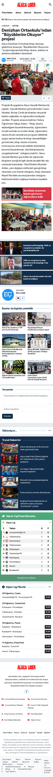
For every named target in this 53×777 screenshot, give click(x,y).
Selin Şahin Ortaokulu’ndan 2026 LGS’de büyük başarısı (37, 378)
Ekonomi (25, 762)
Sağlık (36, 762)
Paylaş (7, 98)
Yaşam (47, 13)
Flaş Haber (7, 13)
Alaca (18, 13)
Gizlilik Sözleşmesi (13, 767)
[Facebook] (23, 298)
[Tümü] (50, 431)
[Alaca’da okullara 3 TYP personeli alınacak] (14, 319)
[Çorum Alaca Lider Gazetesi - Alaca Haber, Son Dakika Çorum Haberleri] (26, 5)
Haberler (5, 26)
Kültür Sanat (8, 764)
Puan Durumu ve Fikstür (13, 714)
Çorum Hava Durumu (39, 699)
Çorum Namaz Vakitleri (14, 705)
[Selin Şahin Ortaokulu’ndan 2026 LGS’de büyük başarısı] (39, 367)
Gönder (7, 416)
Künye (7, 769)
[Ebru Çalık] (8, 295)
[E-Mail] (18, 298)
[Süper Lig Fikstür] (50, 587)
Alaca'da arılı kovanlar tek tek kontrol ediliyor (26, 19)
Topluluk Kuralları (24, 769)
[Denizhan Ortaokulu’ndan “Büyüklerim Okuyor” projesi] (26, 79)
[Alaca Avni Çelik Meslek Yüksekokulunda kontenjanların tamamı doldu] (14, 341)
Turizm (20, 764)
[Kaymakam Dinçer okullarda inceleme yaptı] (39, 319)
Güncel (27, 13)
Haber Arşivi (35, 720)
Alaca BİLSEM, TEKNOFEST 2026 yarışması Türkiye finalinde (39, 352)
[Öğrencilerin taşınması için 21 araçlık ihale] (14, 367)
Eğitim (15, 26)
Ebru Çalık (20, 293)
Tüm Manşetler (36, 714)
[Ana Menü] (3, 5)
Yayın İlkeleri (10, 771)
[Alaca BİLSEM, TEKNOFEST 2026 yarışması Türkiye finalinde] (39, 341)
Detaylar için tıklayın (26, 578)
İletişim (31, 767)
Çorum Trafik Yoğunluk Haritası (38, 706)
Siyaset (37, 13)
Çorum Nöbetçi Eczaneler (15, 699)
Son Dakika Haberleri (12, 720)
